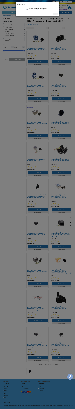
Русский (33, 9)
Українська (46, 9)
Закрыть (55, 14)
